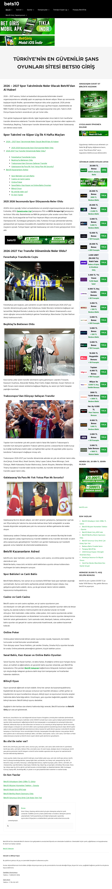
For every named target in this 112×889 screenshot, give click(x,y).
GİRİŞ (104, 170)
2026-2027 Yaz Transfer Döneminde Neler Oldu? (26, 151)
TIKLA (103, 195)
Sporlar (29, 9)
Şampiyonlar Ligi (24, 211)
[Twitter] (8, 826)
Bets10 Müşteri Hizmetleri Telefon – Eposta (21, 785)
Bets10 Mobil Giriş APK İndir (15, 789)
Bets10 (8, 9)
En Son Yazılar (17, 194)
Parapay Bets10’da (79, 9)
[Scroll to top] (107, 884)
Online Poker (16, 182)
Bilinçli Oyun (16, 188)
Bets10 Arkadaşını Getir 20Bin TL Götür (20, 781)
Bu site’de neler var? (19, 191)
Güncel (18, 9)
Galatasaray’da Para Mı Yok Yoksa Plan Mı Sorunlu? (32, 166)
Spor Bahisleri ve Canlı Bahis (22, 176)
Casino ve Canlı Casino (20, 179)
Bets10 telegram (32, 668)
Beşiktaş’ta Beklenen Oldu (22, 160)
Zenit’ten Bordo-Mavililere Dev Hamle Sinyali (92, 564)
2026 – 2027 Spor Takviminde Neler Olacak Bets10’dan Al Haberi (32, 141)
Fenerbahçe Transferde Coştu (23, 157)
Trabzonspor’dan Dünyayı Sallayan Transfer (29, 163)
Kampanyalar (43, 9)
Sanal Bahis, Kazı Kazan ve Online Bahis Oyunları (31, 185)
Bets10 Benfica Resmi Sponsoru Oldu (18, 793)
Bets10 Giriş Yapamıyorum (15, 15)
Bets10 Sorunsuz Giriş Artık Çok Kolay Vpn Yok (23, 797)
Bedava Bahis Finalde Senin (92, 546)
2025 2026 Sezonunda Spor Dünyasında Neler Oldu (32, 148)
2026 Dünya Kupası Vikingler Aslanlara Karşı (92, 553)
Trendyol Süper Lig (60, 9)
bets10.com (83, 507)
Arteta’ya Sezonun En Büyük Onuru (91, 559)
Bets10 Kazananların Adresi (17, 169)
